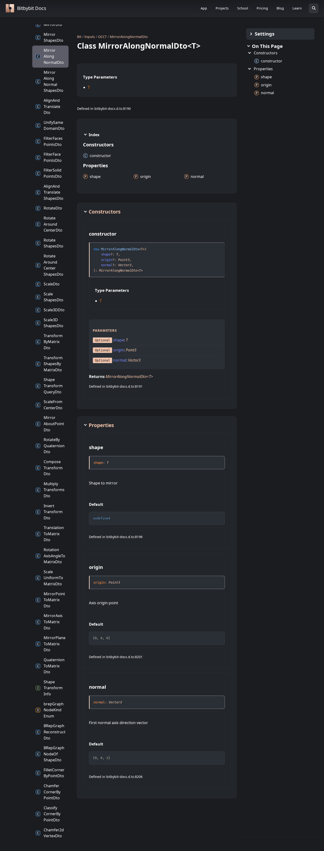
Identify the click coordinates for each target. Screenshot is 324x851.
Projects (222, 8)
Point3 (124, 260)
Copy (216, 517)
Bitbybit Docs (31, 8)
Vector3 (124, 265)
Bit (79, 36)
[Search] (313, 8)
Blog (280, 8)
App (204, 8)
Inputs (89, 36)
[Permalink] (120, 234)
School (242, 8)
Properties (263, 68)
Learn (297, 8)
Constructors (266, 53)
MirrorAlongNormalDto (129, 36)
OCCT (102, 36)
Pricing (262, 8)
